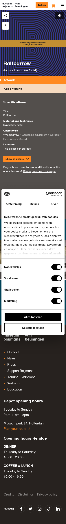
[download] (5, 26)
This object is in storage (17, 149)
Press (11, 364)
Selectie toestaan (33, 327)
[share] (5, 15)
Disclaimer (25, 494)
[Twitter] (30, 508)
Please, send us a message (39, 171)
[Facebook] (21, 508)
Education (14, 389)
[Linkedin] (58, 508)
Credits (9, 494)
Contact (13, 352)
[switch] (56, 278)
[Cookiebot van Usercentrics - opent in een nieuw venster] (46, 194)
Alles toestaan (33, 317)
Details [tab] (34, 203)
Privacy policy (47, 494)
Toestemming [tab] (13, 203)
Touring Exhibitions (21, 377)
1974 (32, 70)
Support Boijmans (20, 371)
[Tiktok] (48, 508)
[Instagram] (39, 508)
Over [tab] (54, 203)
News (11, 358)
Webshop (14, 383)
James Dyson (13, 70)
